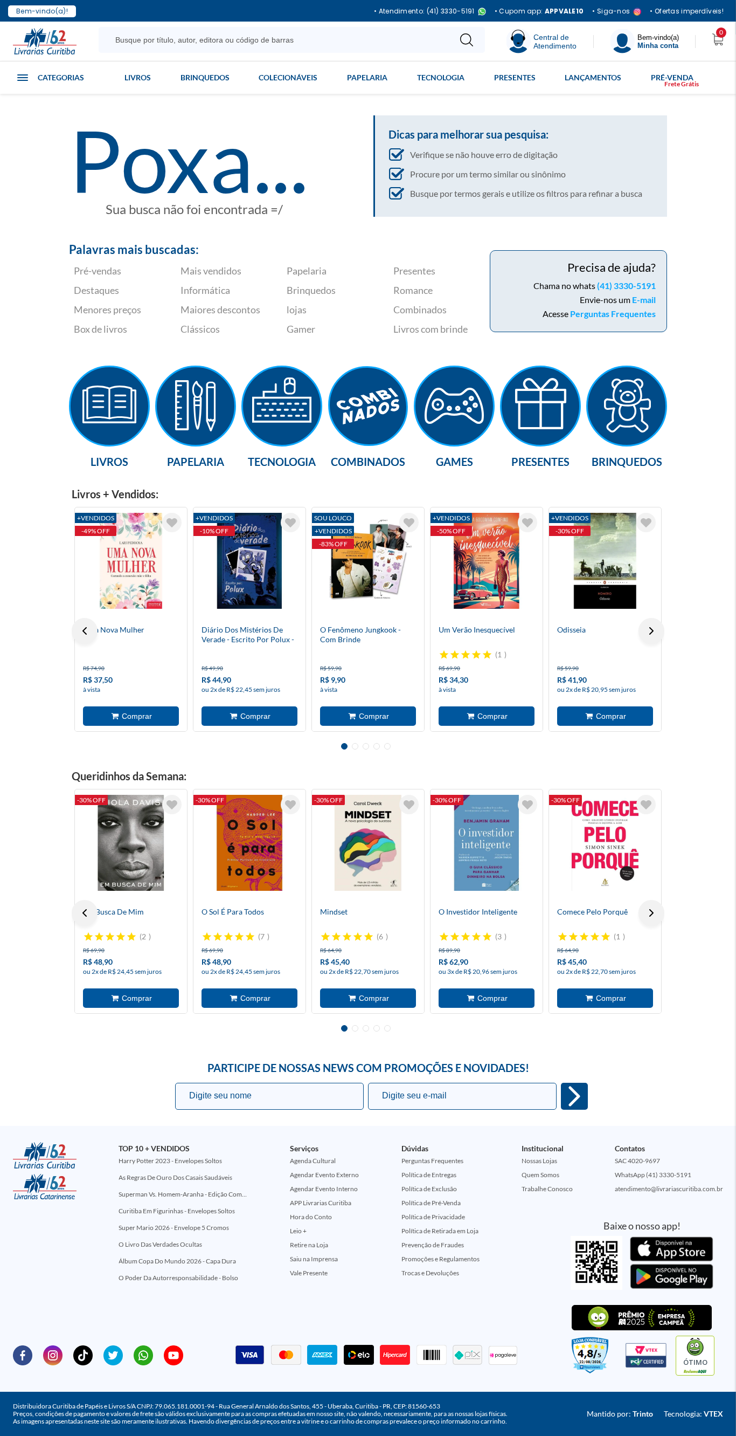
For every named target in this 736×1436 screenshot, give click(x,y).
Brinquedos (205, 77)
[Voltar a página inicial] (45, 40)
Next (651, 631)
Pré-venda (672, 77)
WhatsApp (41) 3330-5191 (653, 1175)
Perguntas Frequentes (613, 313)
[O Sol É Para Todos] (249, 843)
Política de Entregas (428, 1175)
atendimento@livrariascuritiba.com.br (669, 1189)
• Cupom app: (539, 11)
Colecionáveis (288, 77)
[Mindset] (368, 843)
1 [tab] (344, 746)
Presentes (515, 77)
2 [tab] (355, 746)
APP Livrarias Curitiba (320, 1203)
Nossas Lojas (539, 1161)
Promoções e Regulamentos (440, 1259)
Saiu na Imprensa (314, 1259)
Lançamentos (593, 77)
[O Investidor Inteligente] (486, 843)
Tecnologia (440, 77)
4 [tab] (376, 746)
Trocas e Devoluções (430, 1273)
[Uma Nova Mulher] (131, 561)
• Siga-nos (611, 12)
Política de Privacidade (433, 1217)
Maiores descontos (220, 309)
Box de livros (100, 329)
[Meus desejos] (172, 522)
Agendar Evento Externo (324, 1175)
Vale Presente (309, 1273)
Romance (413, 290)
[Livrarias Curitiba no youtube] (173, 1354)
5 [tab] (387, 746)
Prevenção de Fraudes (432, 1245)
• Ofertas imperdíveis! (687, 11)
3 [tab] (366, 746)
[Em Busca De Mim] (131, 843)
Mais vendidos (210, 271)
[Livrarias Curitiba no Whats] (143, 1354)
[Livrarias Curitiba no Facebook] (22, 1354)
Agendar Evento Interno (324, 1189)
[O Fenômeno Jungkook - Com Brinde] (368, 561)
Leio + (298, 1231)
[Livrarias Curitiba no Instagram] (53, 1354)
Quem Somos (540, 1175)
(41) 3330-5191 (626, 285)
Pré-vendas (97, 271)
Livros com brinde (430, 329)
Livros (137, 77)
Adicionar (131, 716)
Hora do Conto (311, 1217)
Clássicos (200, 329)
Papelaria (367, 77)
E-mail (644, 299)
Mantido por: (620, 1413)
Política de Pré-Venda (431, 1203)
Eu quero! (574, 1096)
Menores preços (107, 309)
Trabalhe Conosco (547, 1189)
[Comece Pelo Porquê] (605, 843)
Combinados (420, 309)
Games (454, 461)
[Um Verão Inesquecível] (486, 561)
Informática (205, 290)
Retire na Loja (309, 1245)
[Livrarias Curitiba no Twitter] (113, 1354)
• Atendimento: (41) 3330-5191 (424, 12)
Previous (85, 631)
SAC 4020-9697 (637, 1161)
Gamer (301, 329)
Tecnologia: (693, 1413)
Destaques (96, 290)
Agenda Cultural (313, 1161)
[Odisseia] (605, 561)
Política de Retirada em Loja (439, 1231)
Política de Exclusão (429, 1189)
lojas (297, 309)
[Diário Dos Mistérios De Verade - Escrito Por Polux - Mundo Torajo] (249, 561)
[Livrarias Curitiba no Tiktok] (83, 1354)
